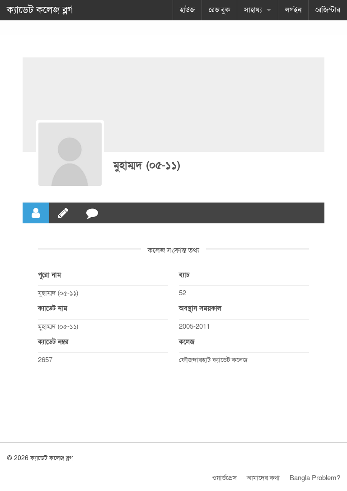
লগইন (293, 10)
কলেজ (187, 341)
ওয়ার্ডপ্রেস (224, 477)
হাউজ (187, 10)
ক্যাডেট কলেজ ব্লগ (40, 10)
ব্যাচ (184, 274)
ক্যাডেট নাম (52, 308)
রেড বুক (219, 10)
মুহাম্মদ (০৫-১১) (146, 165)
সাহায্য (253, 10)
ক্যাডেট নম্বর (53, 341)
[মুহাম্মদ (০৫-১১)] (70, 154)
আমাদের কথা (263, 477)
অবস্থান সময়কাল (200, 308)
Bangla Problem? (315, 477)
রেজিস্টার (327, 10)
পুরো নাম (49, 274)
